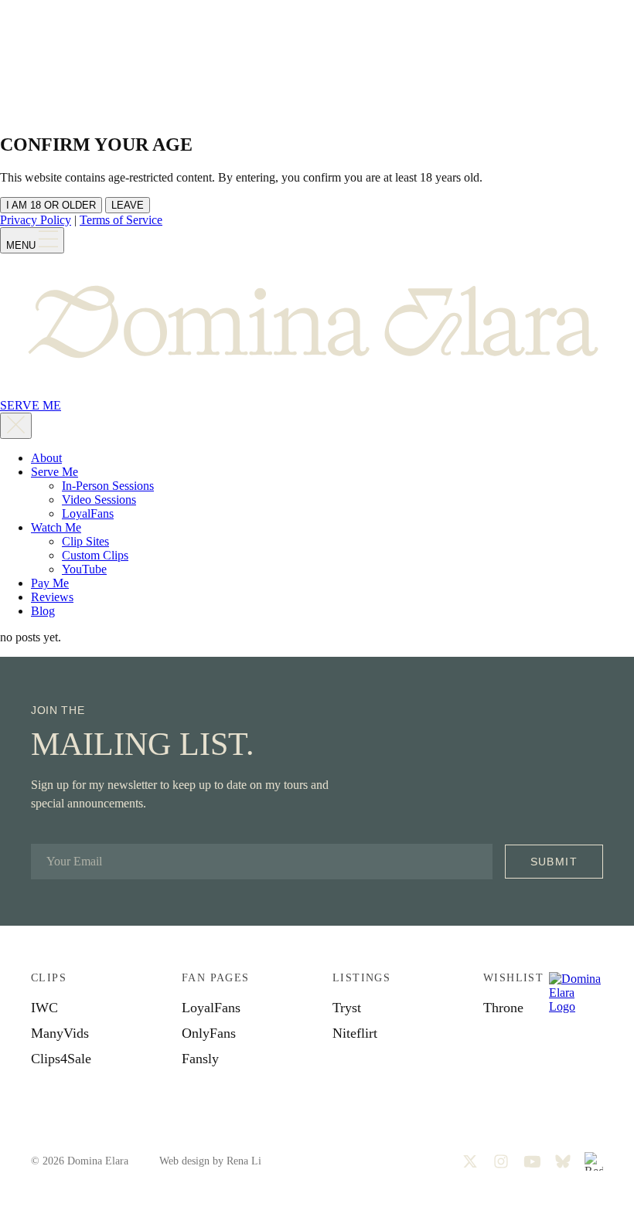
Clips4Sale (61, 1058)
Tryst (346, 1007)
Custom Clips (95, 555)
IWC (44, 1007)
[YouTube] (532, 1161)
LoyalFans (88, 513)
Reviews (52, 596)
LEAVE (127, 205)
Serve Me (54, 471)
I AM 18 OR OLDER (51, 205)
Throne (503, 1007)
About (46, 457)
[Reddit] (594, 1161)
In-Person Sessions (108, 485)
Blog (43, 610)
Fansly (200, 1058)
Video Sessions (99, 499)
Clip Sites (85, 541)
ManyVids (60, 1033)
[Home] (317, 391)
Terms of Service (121, 219)
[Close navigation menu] (16, 426)
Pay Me (50, 583)
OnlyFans (209, 1033)
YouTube (84, 569)
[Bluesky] (563, 1161)
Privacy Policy (35, 219)
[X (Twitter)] (470, 1161)
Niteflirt (354, 1033)
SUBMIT (554, 861)
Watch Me (56, 527)
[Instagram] (501, 1161)
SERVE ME (30, 405)
